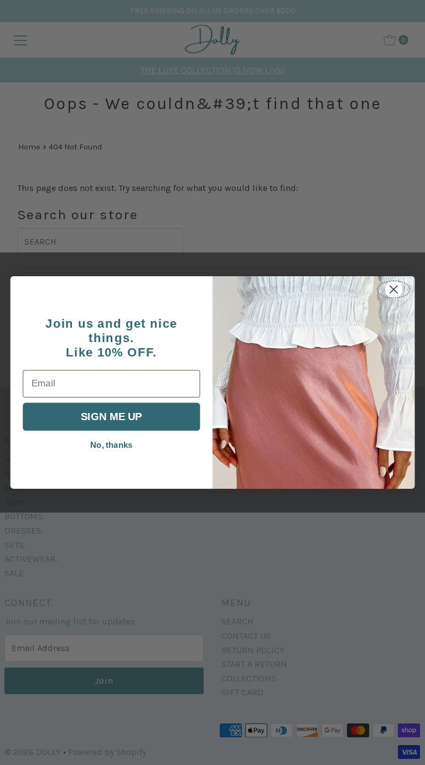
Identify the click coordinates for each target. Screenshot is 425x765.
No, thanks (111, 445)
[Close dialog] (394, 289)
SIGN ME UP (111, 416)
